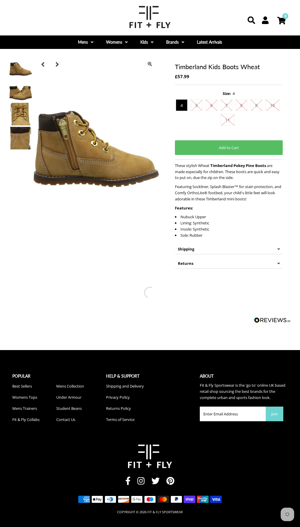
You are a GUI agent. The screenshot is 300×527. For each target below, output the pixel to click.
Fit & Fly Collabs (26, 419)
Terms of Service (120, 419)
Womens (114, 42)
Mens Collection (70, 386)
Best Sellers (22, 386)
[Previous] (42, 64)
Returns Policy (118, 408)
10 (272, 105)
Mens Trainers (24, 408)
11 (227, 120)
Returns (185, 263)
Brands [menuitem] (172, 42)
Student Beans (69, 408)
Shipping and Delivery (125, 386)
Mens (83, 42)
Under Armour (68, 397)
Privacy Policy (118, 397)
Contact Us (65, 419)
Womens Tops (24, 397)
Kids (144, 42)
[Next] (57, 64)
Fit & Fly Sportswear (165, 512)
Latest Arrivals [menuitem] (209, 42)
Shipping (186, 249)
